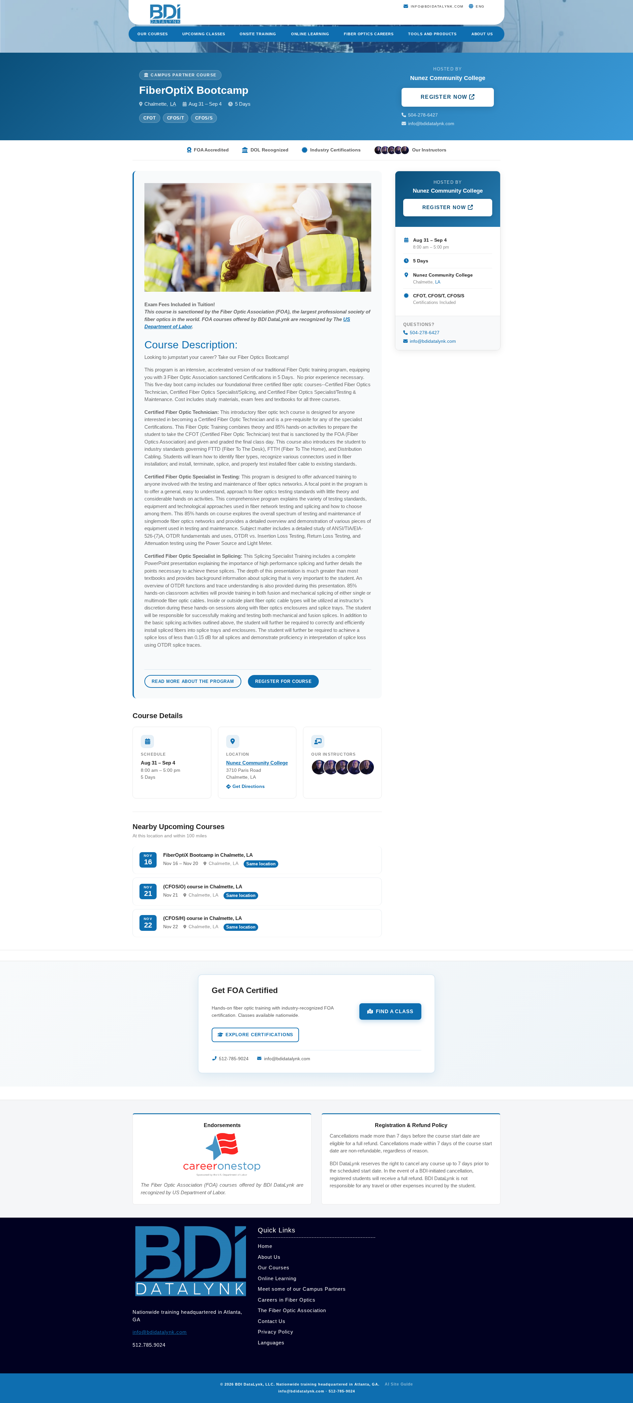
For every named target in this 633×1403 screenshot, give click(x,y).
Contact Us (272, 1321)
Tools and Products (432, 34)
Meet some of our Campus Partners (302, 1289)
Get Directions (248, 786)
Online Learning (310, 34)
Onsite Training (258, 34)
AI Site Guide (399, 1384)
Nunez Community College (257, 763)
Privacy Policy (275, 1332)
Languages (271, 1342)
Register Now (445, 97)
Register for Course (283, 681)
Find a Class (394, 1011)
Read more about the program (193, 681)
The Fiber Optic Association (292, 1310)
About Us (482, 34)
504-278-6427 (423, 115)
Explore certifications (259, 1034)
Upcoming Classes (203, 34)
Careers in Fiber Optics (287, 1300)
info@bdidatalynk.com (431, 123)
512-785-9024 (234, 1058)
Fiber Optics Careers (369, 34)
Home (265, 1246)
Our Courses (152, 34)
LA (173, 104)
